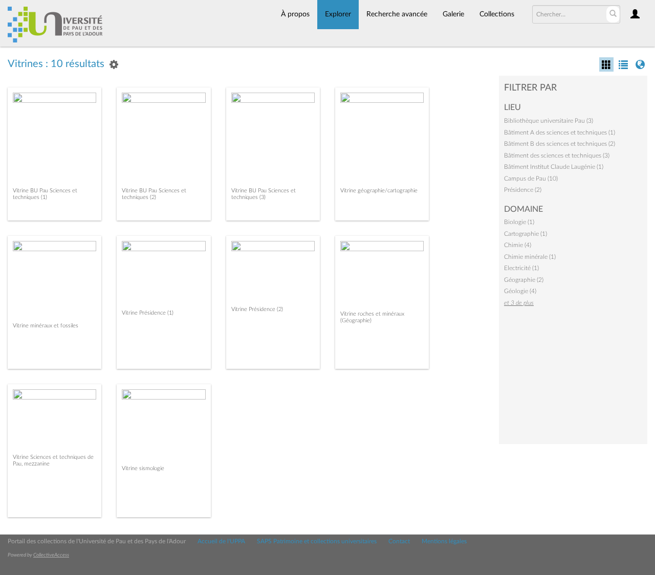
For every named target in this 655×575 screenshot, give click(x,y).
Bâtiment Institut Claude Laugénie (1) (553, 167)
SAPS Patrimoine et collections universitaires (317, 541)
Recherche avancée (396, 14)
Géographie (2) (523, 280)
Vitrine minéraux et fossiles (45, 325)
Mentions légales (444, 541)
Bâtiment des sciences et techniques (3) (556, 155)
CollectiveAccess (51, 555)
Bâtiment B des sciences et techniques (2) (559, 144)
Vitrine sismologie (143, 468)
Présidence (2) (522, 190)
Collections (496, 14)
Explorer (338, 14)
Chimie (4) (517, 245)
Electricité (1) (521, 268)
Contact (399, 541)
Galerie (453, 14)
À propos (295, 14)
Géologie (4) (520, 291)
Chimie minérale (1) (530, 257)
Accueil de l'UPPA (221, 541)
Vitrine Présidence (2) (257, 309)
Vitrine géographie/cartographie (379, 190)
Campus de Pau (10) (531, 178)
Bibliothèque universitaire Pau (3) (548, 121)
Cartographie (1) (525, 234)
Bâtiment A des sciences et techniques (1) (559, 132)
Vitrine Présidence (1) (147, 313)
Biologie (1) (519, 222)
